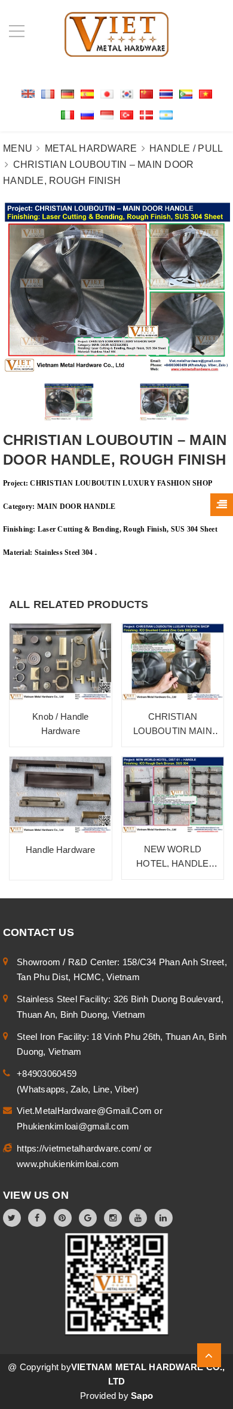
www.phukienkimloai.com (68, 1164)
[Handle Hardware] (61, 795)
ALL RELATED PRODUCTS (79, 604)
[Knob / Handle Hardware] (61, 662)
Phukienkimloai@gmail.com (73, 1126)
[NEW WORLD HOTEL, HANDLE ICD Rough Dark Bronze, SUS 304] (173, 795)
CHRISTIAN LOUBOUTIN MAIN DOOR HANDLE (172, 730)
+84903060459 (46, 1074)
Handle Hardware (60, 850)
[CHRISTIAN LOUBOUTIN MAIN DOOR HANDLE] (173, 662)
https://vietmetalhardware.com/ (80, 1148)
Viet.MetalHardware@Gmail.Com (85, 1111)
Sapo (142, 1395)
